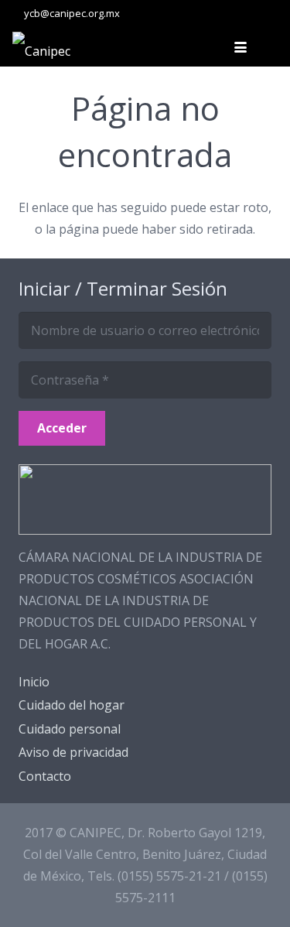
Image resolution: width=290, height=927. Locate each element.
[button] (240, 47)
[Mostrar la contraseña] (254, 380)
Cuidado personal (70, 728)
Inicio (34, 681)
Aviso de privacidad (73, 752)
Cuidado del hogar (72, 704)
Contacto (45, 776)
